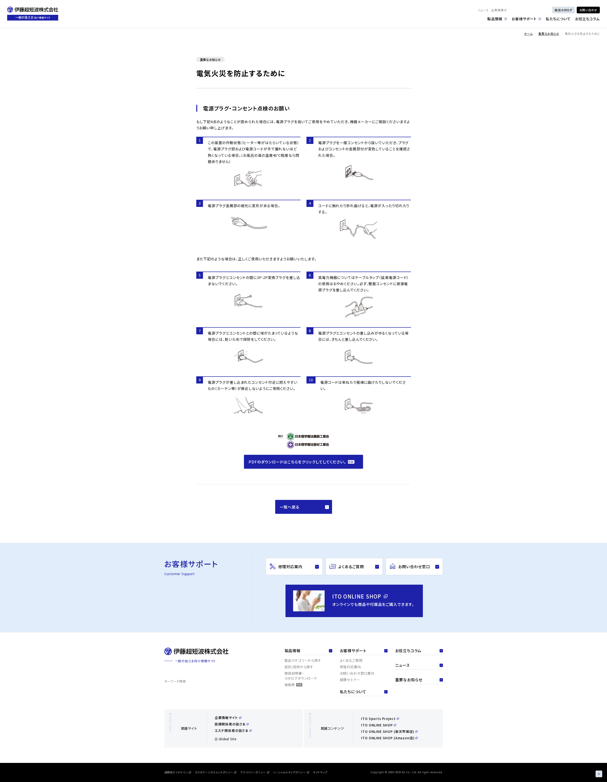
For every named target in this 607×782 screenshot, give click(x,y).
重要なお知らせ (548, 33)
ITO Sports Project (378, 718)
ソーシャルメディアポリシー (289, 772)
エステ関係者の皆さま (231, 730)
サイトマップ (320, 772)
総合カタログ (563, 10)
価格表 (290, 684)
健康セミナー (350, 679)
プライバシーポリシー (253, 772)
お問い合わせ (588, 10)
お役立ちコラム (587, 18)
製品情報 (495, 18)
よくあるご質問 (351, 660)
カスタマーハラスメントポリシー (214, 772)
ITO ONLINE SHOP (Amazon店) (387, 737)
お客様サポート (524, 18)
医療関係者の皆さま (230, 724)
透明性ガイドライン (176, 772)
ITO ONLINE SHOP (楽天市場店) (387, 731)
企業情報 (497, 10)
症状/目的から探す (299, 666)
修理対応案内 (350, 666)
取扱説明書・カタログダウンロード (301, 676)
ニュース (483, 10)
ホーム (528, 33)
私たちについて (558, 18)
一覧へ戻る (290, 507)
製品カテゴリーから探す (303, 660)
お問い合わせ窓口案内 (357, 673)
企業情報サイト (226, 717)
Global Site (228, 739)
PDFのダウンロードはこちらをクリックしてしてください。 (297, 462)
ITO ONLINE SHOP (377, 725)
